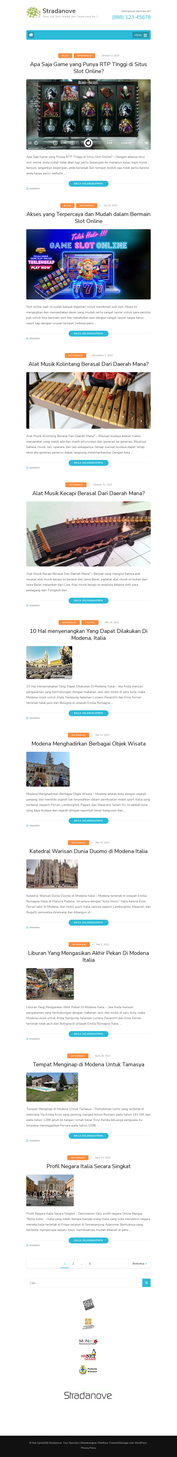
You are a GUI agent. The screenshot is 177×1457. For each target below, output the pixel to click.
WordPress (141, 1443)
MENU (138, 35)
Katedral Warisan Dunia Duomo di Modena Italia (88, 851)
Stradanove (59, 11)
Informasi (84, 55)
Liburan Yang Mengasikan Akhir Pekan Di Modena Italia (88, 956)
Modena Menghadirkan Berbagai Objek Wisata (88, 743)
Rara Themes (110, 1443)
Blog (65, 55)
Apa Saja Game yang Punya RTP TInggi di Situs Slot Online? (88, 68)
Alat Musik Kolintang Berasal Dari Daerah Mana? (88, 364)
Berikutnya (138, 1263)
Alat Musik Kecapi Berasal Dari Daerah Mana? (88, 493)
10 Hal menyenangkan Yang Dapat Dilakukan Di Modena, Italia (88, 634)
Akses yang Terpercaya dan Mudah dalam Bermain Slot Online (88, 217)
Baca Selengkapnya (88, 183)
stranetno (34, 188)
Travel (90, 622)
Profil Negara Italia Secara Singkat (88, 1166)
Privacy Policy (88, 1448)
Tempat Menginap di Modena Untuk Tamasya (88, 1064)
